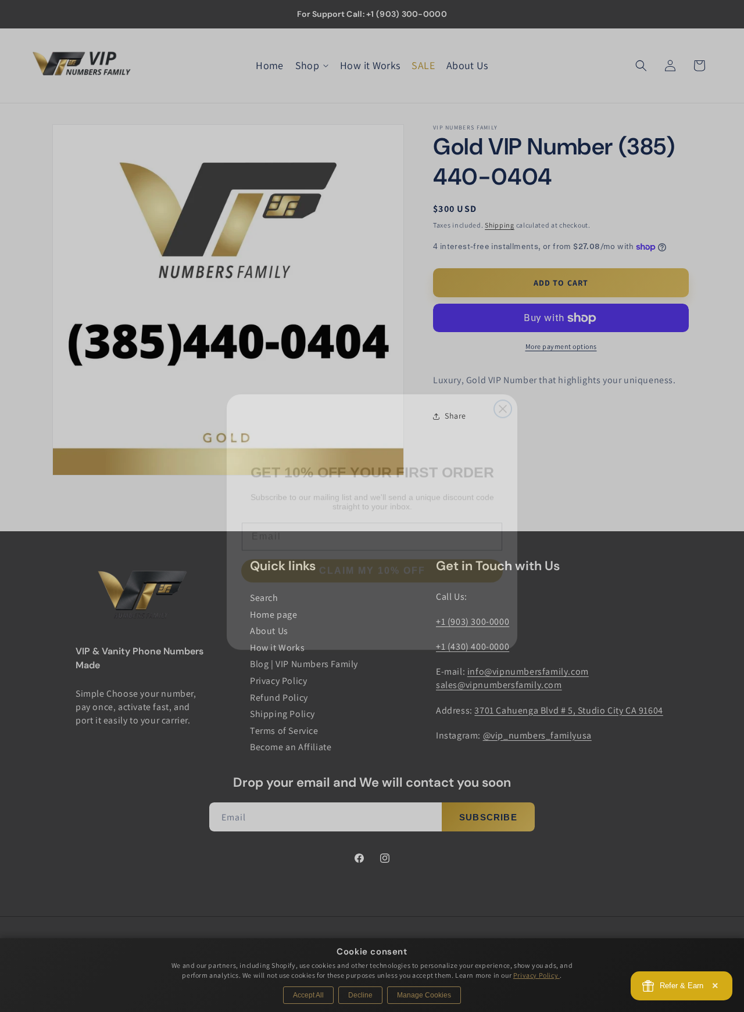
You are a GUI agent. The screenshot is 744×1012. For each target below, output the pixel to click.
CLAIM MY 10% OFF (372, 555)
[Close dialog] (503, 393)
